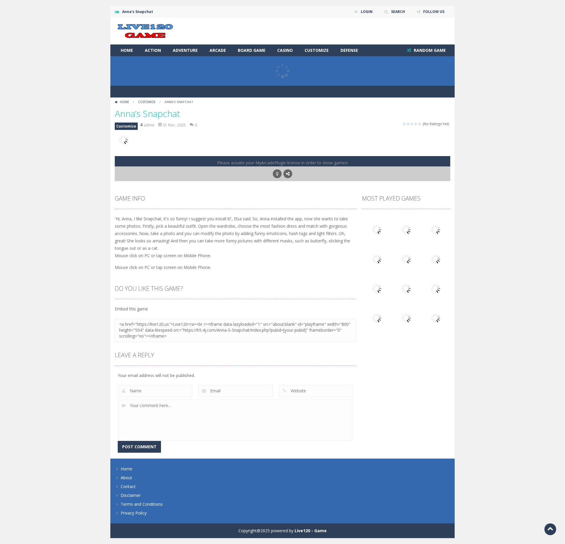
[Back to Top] (550, 529)
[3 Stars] (412, 123)
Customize (317, 50)
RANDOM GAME (429, 50)
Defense (349, 50)
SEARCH (398, 11)
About (126, 477)
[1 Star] (404, 123)
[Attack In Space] (376, 288)
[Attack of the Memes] (435, 259)
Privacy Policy (134, 513)
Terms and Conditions (142, 504)
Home (127, 50)
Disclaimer (131, 495)
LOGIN (367, 11)
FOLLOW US (433, 11)
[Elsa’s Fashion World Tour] (406, 317)
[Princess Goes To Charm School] (435, 317)
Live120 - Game (311, 530)
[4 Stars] (416, 123)
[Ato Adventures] (406, 288)
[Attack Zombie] (376, 229)
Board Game (251, 50)
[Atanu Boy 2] (435, 288)
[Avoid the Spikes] (376, 259)
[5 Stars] (420, 123)
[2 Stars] (408, 123)
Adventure (185, 50)
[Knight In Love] (376, 317)
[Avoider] (435, 229)
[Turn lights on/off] (277, 173)
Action (153, 50)
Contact (128, 486)
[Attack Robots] (406, 229)
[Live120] (145, 30)
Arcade (218, 50)
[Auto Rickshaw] (406, 259)
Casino (285, 50)
